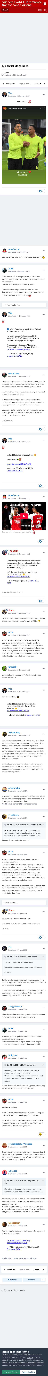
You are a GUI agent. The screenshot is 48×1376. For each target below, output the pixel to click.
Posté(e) (18, 96)
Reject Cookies (28, 1372)
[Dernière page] (45, 84)
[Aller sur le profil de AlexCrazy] (4, 250)
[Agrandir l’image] (24, 144)
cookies (30, 1357)
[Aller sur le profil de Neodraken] (4, 1224)
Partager (12, 1280)
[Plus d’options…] (43, 94)
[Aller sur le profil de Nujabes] (4, 1172)
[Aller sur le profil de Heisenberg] (4, 734)
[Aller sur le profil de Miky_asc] (4, 1056)
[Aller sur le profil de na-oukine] (4, 375)
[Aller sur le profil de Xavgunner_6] (4, 1008)
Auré (29, 1065)
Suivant (38, 84)
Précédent (10, 84)
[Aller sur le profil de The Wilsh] (4, 552)
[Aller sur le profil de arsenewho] (4, 789)
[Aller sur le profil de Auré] (4, 270)
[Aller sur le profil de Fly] (4, 948)
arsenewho (31, 824)
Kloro (7, 72)
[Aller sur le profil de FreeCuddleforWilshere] (4, 1145)
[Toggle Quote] (5, 825)
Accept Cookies (11, 1372)
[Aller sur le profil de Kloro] (4, 612)
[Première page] (3, 84)
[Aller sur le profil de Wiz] (4, 94)
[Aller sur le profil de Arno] (4, 633)
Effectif (23, 75)
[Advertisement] (24, 38)
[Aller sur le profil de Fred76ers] (4, 816)
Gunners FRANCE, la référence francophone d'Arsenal (22, 3)
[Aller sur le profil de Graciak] (4, 668)
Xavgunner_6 (32, 1180)
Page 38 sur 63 (25, 84)
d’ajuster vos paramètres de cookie (22, 1362)
